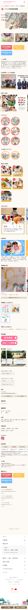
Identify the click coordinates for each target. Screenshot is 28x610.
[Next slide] (26, 103)
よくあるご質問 (19, 579)
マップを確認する (7, 396)
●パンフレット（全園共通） (7, 329)
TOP (2, 6)
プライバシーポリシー (13, 584)
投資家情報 (16, 581)
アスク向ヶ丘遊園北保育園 (6, 496)
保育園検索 (6, 6)
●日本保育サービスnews (21, 329)
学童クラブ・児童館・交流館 (11, 550)
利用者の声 (10, 581)
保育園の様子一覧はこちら (14, 297)
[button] (14, 21)
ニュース (5, 572)
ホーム (4, 536)
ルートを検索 (20, 396)
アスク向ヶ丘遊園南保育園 (6, 489)
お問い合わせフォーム (10, 579)
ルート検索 (7, 607)
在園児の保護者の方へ (14, 577)
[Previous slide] (1, 103)
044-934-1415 (4, 403)
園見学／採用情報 (21, 607)
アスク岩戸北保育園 (5, 502)
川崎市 (17, 6)
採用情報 (5, 540)
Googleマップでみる (14, 528)
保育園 (5, 547)
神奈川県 (12, 6)
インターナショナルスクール (11, 552)
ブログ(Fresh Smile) (7, 568)
